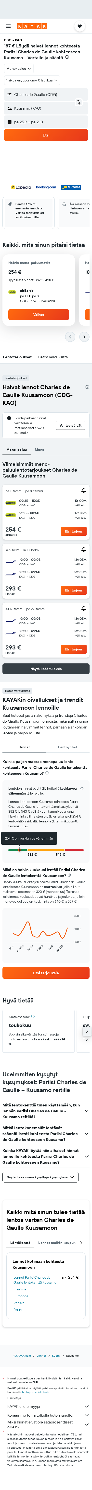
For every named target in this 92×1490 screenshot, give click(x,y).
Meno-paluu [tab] (16, 449)
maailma (19, 1289)
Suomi (56, 1355)
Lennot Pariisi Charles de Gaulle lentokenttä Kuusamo (34, 1280)
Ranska (18, 1303)
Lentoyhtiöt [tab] (67, 747)
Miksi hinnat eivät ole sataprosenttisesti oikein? (40, 1424)
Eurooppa (20, 1296)
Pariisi (17, 1310)
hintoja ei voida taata (35, 1392)
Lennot (41, 1355)
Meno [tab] (39, 449)
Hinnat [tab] (24, 747)
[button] (8, 26)
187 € (9, 46)
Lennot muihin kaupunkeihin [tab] (62, 1242)
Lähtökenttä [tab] (20, 1242)
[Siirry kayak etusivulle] (32, 26)
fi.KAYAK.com (22, 1355)
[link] (46, 973)
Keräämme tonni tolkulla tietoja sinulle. (40, 1415)
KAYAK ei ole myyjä (23, 1406)
